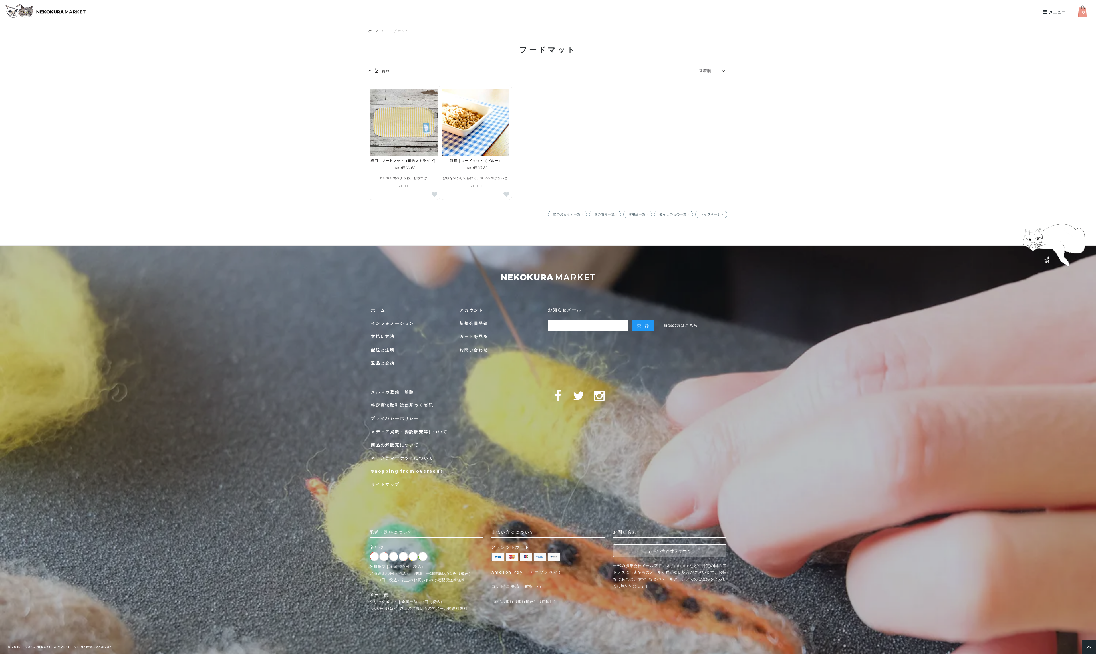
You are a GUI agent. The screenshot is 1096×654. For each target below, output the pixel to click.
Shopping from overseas (407, 471)
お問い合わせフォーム (669, 551)
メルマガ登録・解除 (392, 392)
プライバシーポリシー (395, 418)
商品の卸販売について (395, 445)
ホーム (373, 31)
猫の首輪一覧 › (606, 214)
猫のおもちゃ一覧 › (568, 214)
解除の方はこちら (681, 325)
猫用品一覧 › (638, 214)
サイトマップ (385, 484)
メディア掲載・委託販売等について (409, 432)
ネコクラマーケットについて (402, 458)
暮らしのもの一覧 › (674, 214)
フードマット (397, 31)
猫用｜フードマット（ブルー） (476, 160)
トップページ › (712, 214)
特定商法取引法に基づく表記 (402, 405)
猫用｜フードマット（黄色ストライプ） (404, 160)
